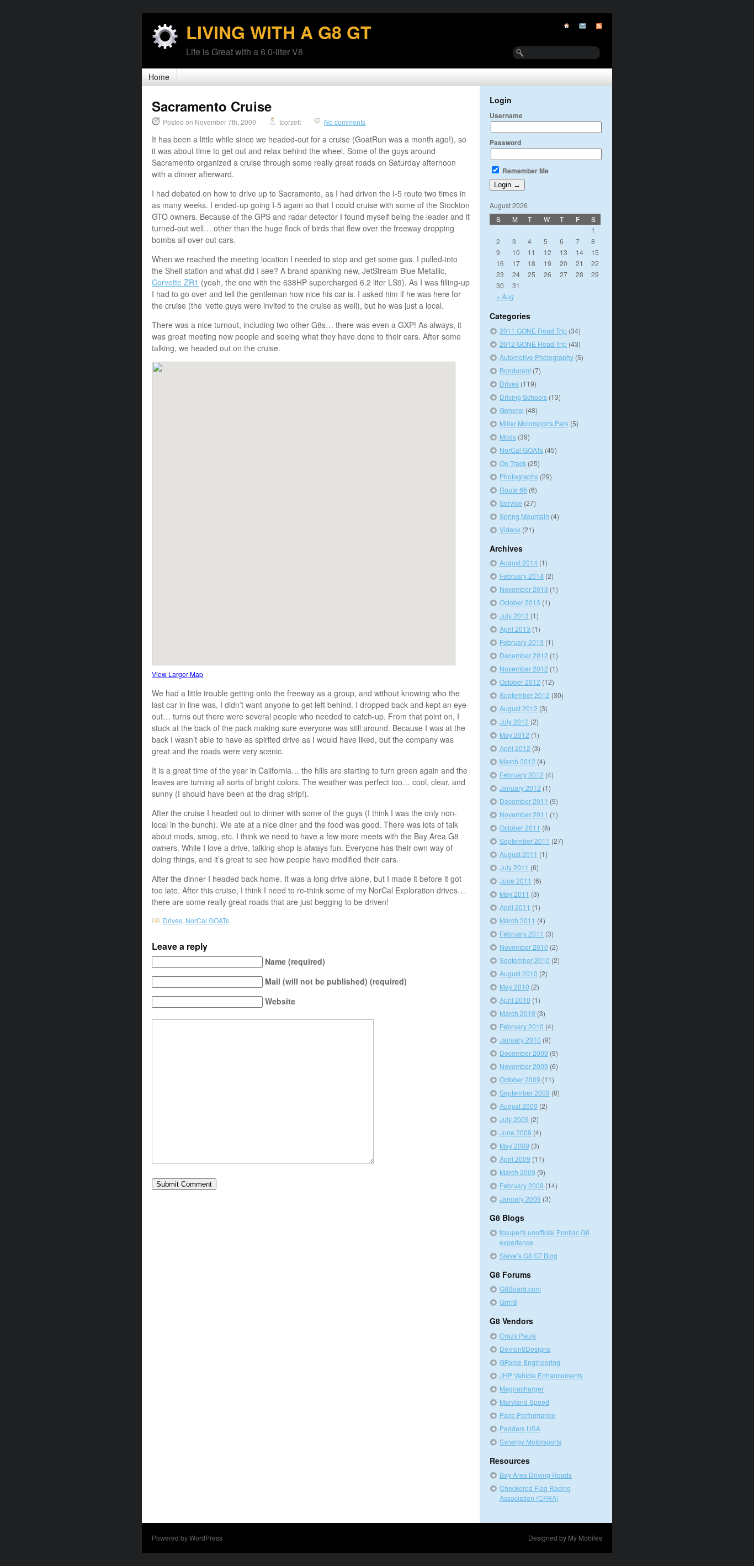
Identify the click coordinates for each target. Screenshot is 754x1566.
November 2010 (524, 946)
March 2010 (517, 1013)
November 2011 (524, 814)
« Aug (505, 296)
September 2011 (525, 840)
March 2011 (517, 920)
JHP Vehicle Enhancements (541, 1375)
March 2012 (517, 761)
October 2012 (520, 681)
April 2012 (515, 748)
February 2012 (522, 774)
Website (280, 1001)
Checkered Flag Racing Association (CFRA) (535, 1492)
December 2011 (524, 801)
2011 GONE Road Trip (533, 330)
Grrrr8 (508, 1301)
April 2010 (515, 999)
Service (511, 502)
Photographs (519, 476)
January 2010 (520, 1039)
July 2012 (514, 721)
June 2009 (516, 1132)
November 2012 (524, 668)
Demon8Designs (525, 1348)
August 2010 (519, 973)
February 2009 (522, 1185)
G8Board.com (520, 1288)
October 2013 (520, 602)
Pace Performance (527, 1415)
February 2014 (522, 575)
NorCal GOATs (207, 920)
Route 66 (513, 489)
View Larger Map (177, 674)
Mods (508, 436)
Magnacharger (522, 1388)
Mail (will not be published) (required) (336, 981)
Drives (172, 920)
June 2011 (516, 880)
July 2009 (514, 1119)
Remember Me (525, 171)
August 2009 (519, 1105)
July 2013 (514, 615)
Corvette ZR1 (175, 282)
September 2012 (525, 695)
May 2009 (514, 1145)
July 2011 (514, 867)
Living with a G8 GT (278, 32)
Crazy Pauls (518, 1335)
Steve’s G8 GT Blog (528, 1255)
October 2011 (520, 827)
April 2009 (515, 1158)
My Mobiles (585, 1537)
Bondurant (515, 370)
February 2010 (522, 1026)
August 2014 (519, 562)
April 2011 (515, 907)
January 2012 (520, 787)
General (512, 410)
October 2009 (520, 1079)
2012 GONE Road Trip (533, 343)
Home (158, 76)
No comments (344, 121)
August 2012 (519, 708)
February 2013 (522, 642)
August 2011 (519, 854)
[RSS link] (594, 26)
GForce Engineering (530, 1362)
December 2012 (524, 655)
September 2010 (525, 960)
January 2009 (520, 1198)
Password (505, 142)
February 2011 (522, 933)
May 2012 (514, 734)
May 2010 (514, 986)
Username (506, 115)
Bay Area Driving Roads (536, 1474)
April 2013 (515, 628)
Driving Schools (523, 396)
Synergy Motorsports (530, 1441)
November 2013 (524, 589)
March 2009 (517, 1172)
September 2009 (525, 1092)
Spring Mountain (524, 516)
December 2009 (524, 1052)
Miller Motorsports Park (534, 423)
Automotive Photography (537, 357)
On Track (513, 463)
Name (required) (295, 961)
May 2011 (514, 893)
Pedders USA (520, 1428)
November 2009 (524, 1066)
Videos (510, 529)
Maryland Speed (524, 1401)
